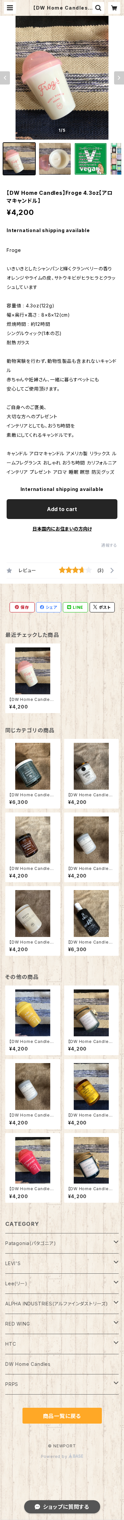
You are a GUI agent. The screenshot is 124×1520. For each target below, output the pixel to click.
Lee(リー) (16, 1283)
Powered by (55, 1456)
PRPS (11, 1384)
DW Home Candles (28, 1364)
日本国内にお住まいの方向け (62, 529)
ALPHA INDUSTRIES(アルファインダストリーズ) (56, 1303)
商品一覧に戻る (62, 1416)
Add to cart (62, 509)
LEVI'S (13, 1263)
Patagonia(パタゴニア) (30, 1243)
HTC (10, 1344)
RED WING (17, 1324)
